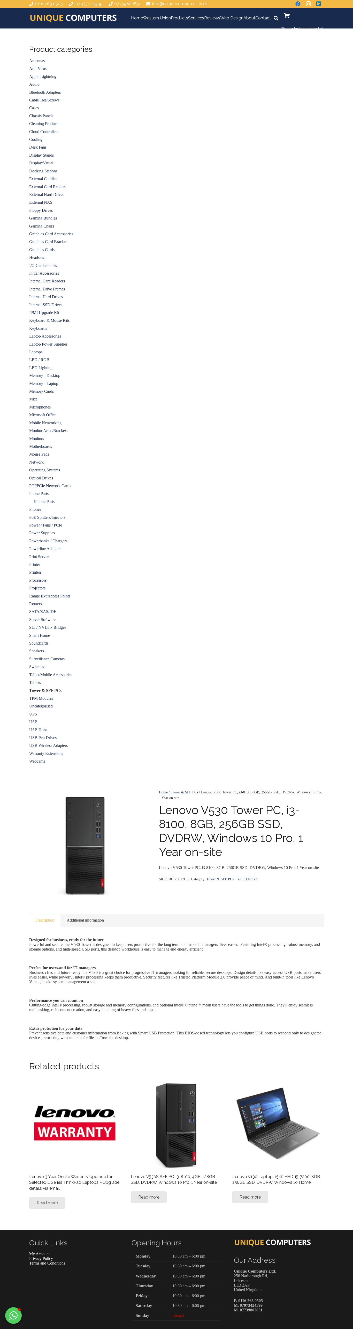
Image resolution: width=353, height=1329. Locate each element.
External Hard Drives (46, 194)
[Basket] (287, 15)
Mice (33, 399)
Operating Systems (44, 470)
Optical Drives (41, 478)
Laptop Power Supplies (48, 344)
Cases (34, 108)
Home (163, 792)
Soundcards (38, 643)
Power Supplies (42, 533)
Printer (34, 564)
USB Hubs (38, 730)
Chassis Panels (41, 116)
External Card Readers (47, 187)
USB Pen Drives (43, 737)
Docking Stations (43, 171)
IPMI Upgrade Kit (44, 312)
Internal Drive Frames (47, 289)
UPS (33, 714)
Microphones (40, 407)
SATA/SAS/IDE (42, 611)
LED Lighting (40, 368)
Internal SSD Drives (45, 305)
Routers (35, 604)
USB (33, 722)
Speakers (36, 651)
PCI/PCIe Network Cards (50, 486)
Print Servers (39, 556)
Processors (38, 580)
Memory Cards (41, 391)
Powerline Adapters (45, 548)
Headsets (36, 257)
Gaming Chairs (41, 226)
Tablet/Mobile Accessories (50, 675)
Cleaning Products (44, 123)
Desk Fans (38, 147)
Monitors (36, 438)
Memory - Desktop (44, 375)
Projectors (37, 588)
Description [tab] (44, 920)
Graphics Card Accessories (51, 234)
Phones (35, 509)
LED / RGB (39, 359)
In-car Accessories (44, 273)
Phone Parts (39, 493)
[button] (276, 18)
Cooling (35, 139)
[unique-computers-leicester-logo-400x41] (73, 18)
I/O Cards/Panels (43, 265)
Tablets (35, 682)
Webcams (37, 761)
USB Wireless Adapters (48, 745)
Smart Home (39, 635)
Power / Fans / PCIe (45, 525)
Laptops (35, 352)
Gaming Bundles (43, 218)
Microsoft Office (42, 415)
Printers (35, 572)
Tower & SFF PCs (184, 792)
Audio (34, 84)
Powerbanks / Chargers (48, 541)
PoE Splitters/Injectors (47, 517)
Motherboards (40, 446)
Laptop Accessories (45, 336)
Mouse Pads (39, 454)
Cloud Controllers (43, 131)
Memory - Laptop (43, 383)
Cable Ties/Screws (44, 100)
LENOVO (250, 879)
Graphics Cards (42, 249)
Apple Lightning (42, 76)
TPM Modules (41, 698)
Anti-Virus (38, 68)
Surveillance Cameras (47, 659)
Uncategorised (41, 706)
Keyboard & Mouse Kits (49, 320)
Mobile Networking (45, 423)
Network (36, 462)
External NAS (40, 202)
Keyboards (38, 328)
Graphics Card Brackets (48, 241)
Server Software (42, 619)
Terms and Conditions (47, 1263)
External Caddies (43, 179)
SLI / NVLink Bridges (47, 627)
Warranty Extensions (46, 753)
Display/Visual (41, 163)
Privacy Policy (41, 1258)
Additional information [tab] (85, 920)
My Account (39, 1254)
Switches (36, 666)
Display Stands (41, 155)
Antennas (37, 61)
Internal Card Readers (47, 281)
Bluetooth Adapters (45, 92)
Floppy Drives (41, 210)
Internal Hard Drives (46, 297)
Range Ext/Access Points (49, 596)
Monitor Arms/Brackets (48, 430)
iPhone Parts (44, 501)
